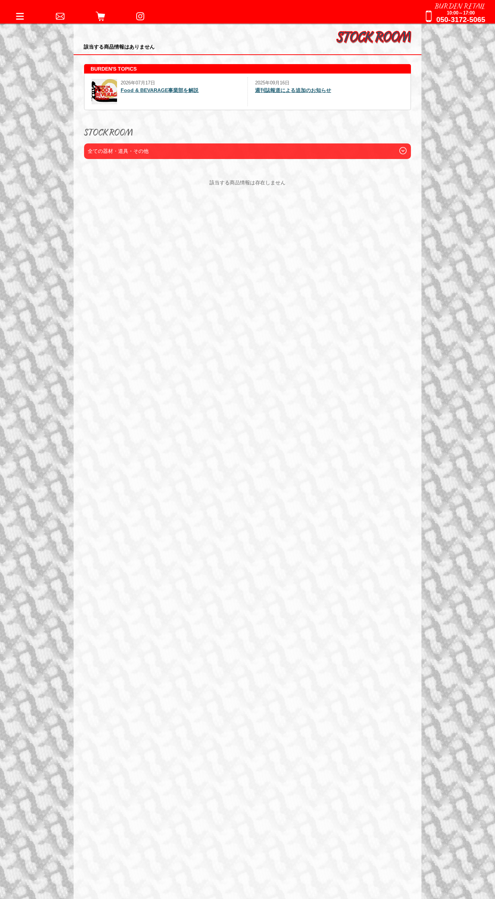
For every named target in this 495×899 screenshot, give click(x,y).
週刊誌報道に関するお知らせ (288, 90)
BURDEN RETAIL (459, 5)
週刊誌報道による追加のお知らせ (130, 90)
